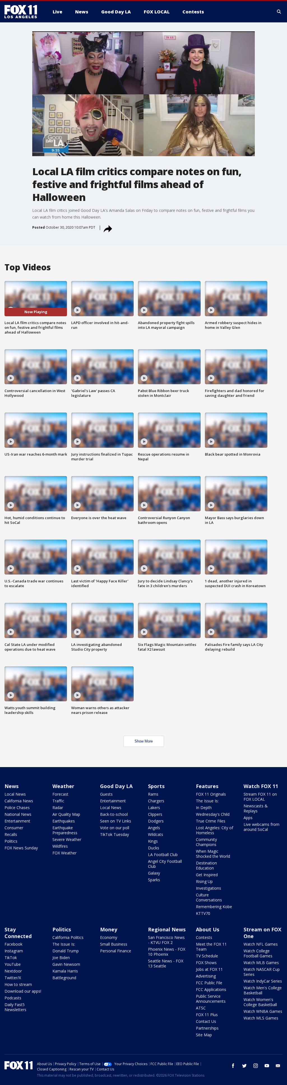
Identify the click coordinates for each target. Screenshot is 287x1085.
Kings (153, 841)
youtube (266, 1065)
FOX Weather (64, 853)
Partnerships (207, 1028)
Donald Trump (65, 950)
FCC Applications (211, 989)
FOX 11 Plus (207, 1014)
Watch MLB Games (261, 962)
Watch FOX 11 (261, 786)
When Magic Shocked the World (213, 854)
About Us (207, 929)
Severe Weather (66, 839)
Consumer (13, 827)
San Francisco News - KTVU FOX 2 (166, 940)
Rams (153, 794)
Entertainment (17, 821)
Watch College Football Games (258, 953)
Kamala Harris (65, 971)
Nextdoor (13, 971)
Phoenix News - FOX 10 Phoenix (166, 951)
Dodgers (156, 821)
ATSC (201, 1008)
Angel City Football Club (165, 864)
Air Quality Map (66, 814)
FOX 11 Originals (211, 794)
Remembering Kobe (214, 906)
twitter (244, 1065)
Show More (144, 741)
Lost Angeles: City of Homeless (214, 830)
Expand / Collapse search (279, 12)
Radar (57, 807)
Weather (63, 786)
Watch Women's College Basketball (260, 1002)
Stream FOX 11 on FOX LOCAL (260, 796)
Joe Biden (61, 957)
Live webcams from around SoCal (261, 827)
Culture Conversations (209, 897)
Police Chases (17, 807)
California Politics (68, 937)
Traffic (58, 800)
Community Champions (206, 842)
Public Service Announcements (211, 998)
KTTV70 (203, 913)
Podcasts (12, 997)
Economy (108, 937)
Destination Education (206, 865)
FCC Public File (209, 982)
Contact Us (206, 1021)
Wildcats (155, 834)
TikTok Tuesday (114, 834)
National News (17, 814)
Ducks (153, 847)
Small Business (113, 944)
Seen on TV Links (115, 821)
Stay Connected (18, 932)
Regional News (167, 929)
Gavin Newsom (66, 964)
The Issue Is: (207, 800)
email (278, 1065)
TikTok (10, 957)
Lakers (154, 807)
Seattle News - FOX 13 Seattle (165, 963)
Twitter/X (12, 977)
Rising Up (204, 881)
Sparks (154, 879)
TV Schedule (207, 956)
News (11, 786)
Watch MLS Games (261, 1018)
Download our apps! (22, 991)
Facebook (13, 944)
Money (108, 929)
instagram (255, 1065)
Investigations (208, 888)
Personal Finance (115, 950)
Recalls (10, 834)
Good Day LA (116, 786)
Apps (248, 817)
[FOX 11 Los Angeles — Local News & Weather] (22, 11)
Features (207, 786)
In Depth (204, 807)
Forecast (60, 794)
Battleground (64, 977)
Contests (204, 937)
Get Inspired (207, 874)
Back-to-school (114, 814)
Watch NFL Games (261, 944)
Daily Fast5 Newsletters (15, 1007)
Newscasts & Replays (256, 808)
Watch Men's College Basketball (263, 990)
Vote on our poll (114, 827)
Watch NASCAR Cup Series (262, 972)
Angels (154, 827)
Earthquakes (63, 821)
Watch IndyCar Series (263, 981)
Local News (15, 794)
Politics (10, 841)
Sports (156, 786)
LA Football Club (163, 854)
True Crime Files (210, 821)
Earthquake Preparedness (64, 830)
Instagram (13, 950)
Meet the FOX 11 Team (211, 946)
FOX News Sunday (21, 847)
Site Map (204, 1034)
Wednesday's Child (213, 814)
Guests (106, 794)
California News (18, 800)
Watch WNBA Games (263, 1011)
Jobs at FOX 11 (209, 969)
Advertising (206, 976)
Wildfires (60, 846)
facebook (233, 1065)
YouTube (12, 964)
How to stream (18, 984)
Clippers (155, 814)
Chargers (156, 800)
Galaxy (154, 873)
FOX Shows (206, 962)
